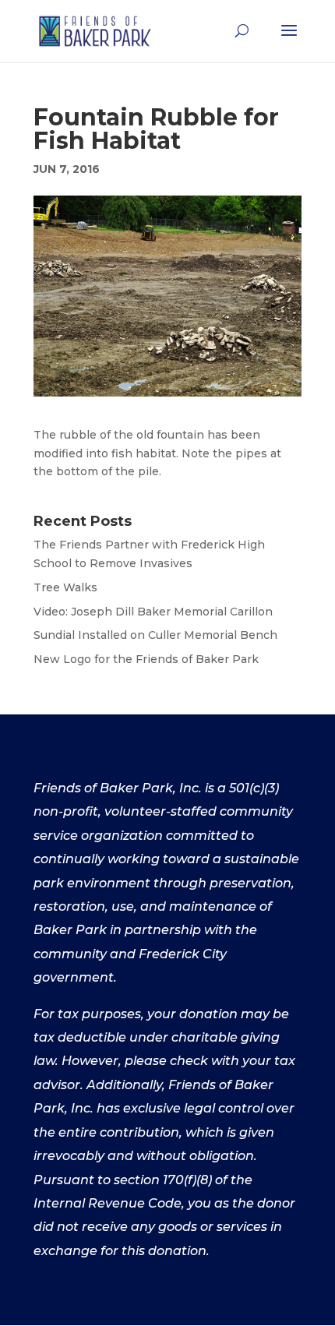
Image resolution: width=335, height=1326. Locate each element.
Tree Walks (65, 587)
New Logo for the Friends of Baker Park (146, 659)
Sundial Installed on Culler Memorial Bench (155, 635)
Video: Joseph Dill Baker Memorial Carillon (153, 612)
